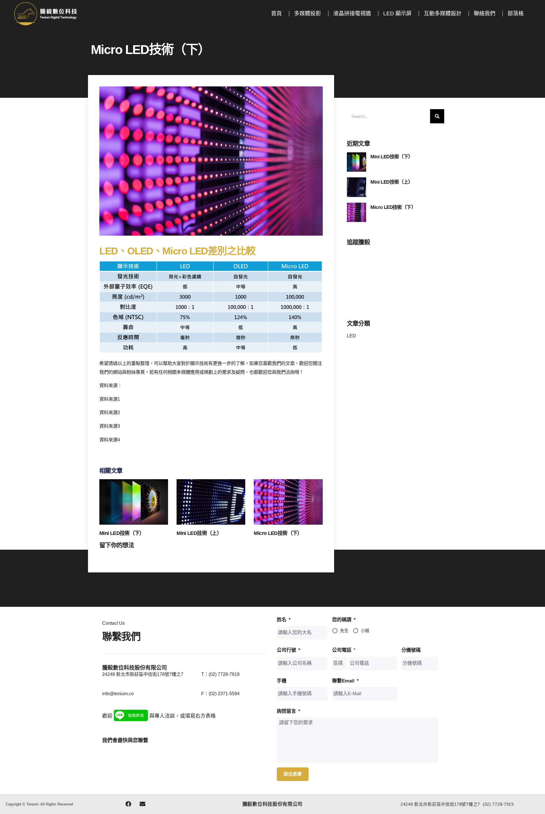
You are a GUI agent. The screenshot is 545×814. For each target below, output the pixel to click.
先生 (344, 630)
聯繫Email (345, 681)
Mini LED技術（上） (199, 533)
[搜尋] (437, 116)
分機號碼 (411, 650)
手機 (281, 681)
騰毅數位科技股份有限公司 (272, 804)
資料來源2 (109, 412)
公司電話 (344, 650)
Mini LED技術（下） (121, 533)
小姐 (365, 630)
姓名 (284, 619)
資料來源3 (109, 426)
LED (351, 335)
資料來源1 (109, 399)
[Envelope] (142, 804)
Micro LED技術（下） (278, 533)
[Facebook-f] (128, 804)
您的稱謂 (344, 619)
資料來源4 (109, 439)
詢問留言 (288, 711)
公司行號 (288, 650)
